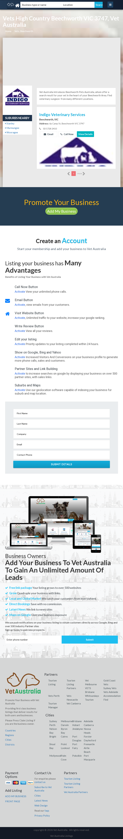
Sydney (53, 721)
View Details (85, 134)
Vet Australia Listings (61, 835)
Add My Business (61, 211)
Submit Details (61, 464)
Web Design (41, 805)
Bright (52, 736)
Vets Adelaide (110, 692)
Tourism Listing (72, 778)
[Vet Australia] (24, 5)
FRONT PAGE (12, 801)
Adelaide (88, 721)
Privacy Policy (42, 815)
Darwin (65, 725)
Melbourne (67, 721)
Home (8, 31)
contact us (39, 782)
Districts (10, 744)
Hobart (76, 725)
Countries (10, 730)
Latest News (41, 800)
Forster (88, 736)
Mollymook (55, 755)
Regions (9, 735)
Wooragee (12, 132)
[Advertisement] (61, 61)
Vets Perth (54, 695)
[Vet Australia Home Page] (23, 684)
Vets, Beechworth (23, 31)
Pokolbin (77, 755)
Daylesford (90, 740)
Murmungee (12, 127)
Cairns (64, 736)
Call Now (68, 134)
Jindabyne (77, 728)
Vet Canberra (74, 703)
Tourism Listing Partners (71, 684)
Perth (52, 725)
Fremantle (89, 744)
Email (50, 134)
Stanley (10, 123)
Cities (8, 739)
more (79, 173)
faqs (47, 810)
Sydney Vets (109, 688)
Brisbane (77, 721)
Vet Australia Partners (76, 792)
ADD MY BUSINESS (15, 796)
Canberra (89, 725)
